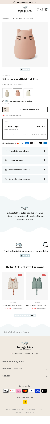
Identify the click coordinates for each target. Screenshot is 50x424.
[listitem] (25, 2)
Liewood (6, 75)
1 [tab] (21, 69)
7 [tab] (29, 315)
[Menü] (3, 9)
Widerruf (19, 412)
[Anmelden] (41, 9)
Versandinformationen (39, 134)
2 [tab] (24, 69)
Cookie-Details (29, 412)
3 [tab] (26, 69)
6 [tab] (27, 315)
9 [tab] (34, 315)
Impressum (41, 409)
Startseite (5, 18)
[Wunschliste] (37, 9)
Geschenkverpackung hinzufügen (20, 101)
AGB (23, 409)
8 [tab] (32, 315)
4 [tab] (28, 69)
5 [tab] (25, 315)
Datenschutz (30, 409)
